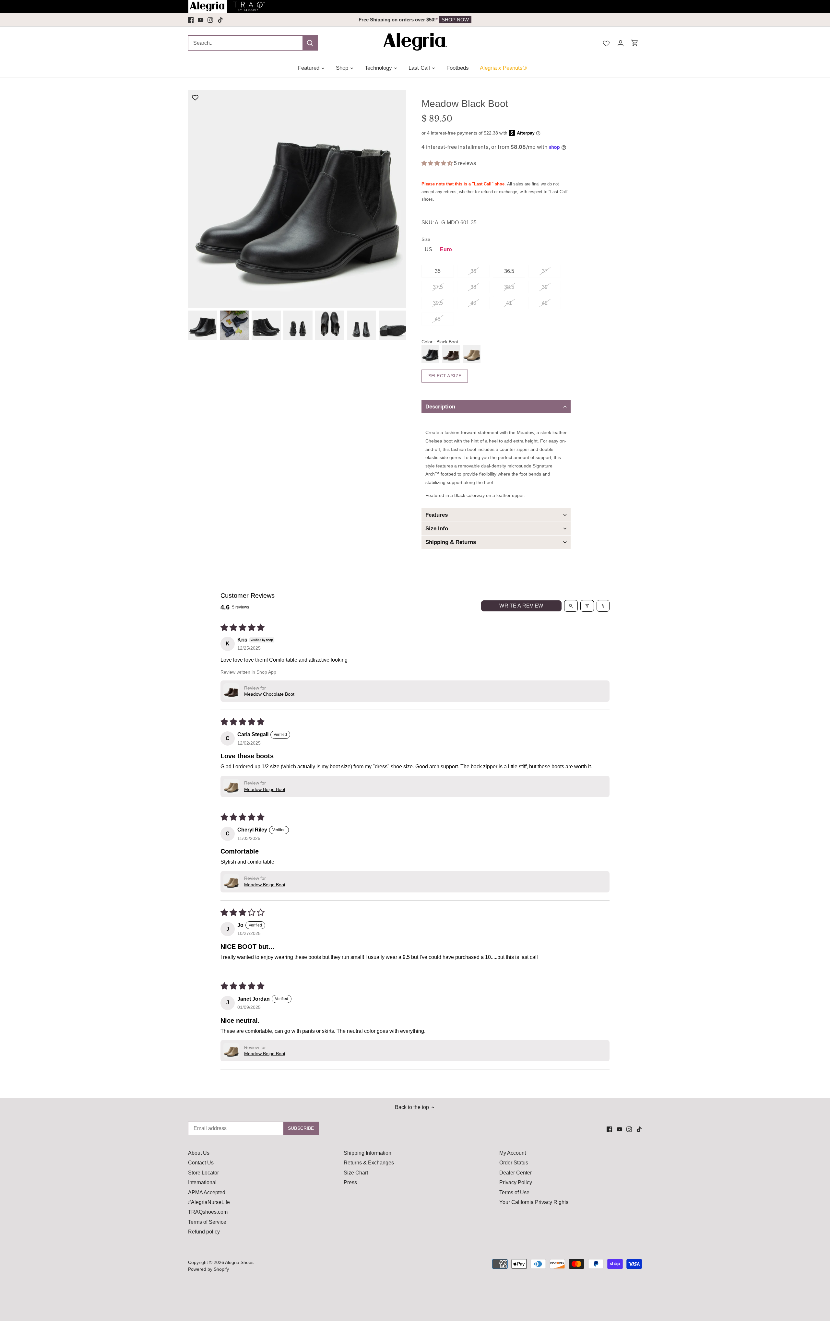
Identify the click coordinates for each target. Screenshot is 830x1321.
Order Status (513, 1162)
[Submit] (309, 43)
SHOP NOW (455, 19)
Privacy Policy (515, 1182)
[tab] (496, 406)
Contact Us (201, 1162)
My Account (512, 1153)
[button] (437, 163)
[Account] (620, 43)
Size (425, 239)
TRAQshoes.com (208, 1212)
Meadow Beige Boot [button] (264, 789)
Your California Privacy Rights (533, 1202)
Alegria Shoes (239, 1262)
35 (438, 271)
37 (545, 271)
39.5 (438, 303)
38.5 (509, 287)
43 (438, 319)
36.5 (509, 271)
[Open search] (571, 606)
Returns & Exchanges (369, 1162)
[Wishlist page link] (606, 43)
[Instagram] (210, 19)
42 (545, 303)
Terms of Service (207, 1222)
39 (545, 287)
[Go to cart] (635, 43)
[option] (415, 19)
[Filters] (587, 606)
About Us (198, 1153)
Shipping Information (367, 1153)
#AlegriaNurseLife (209, 1202)
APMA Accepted (206, 1192)
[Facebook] (191, 19)
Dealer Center (515, 1172)
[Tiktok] (220, 19)
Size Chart (356, 1172)
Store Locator (203, 1172)
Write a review (521, 605)
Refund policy (204, 1231)
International (202, 1182)
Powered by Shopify (208, 1269)
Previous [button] (234, 20)
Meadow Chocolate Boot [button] (269, 694)
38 (473, 287)
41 (509, 303)
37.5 (438, 287)
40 (473, 303)
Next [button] (596, 20)
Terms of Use (514, 1192)
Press (350, 1182)
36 (473, 271)
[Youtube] (200, 19)
